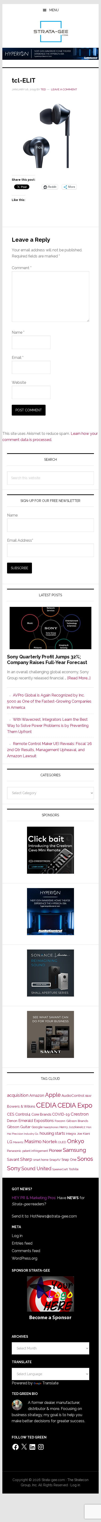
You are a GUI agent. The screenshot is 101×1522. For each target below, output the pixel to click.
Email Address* (20, 540)
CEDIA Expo (75, 1105)
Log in (17, 1236)
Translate (50, 1383)
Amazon (36, 1095)
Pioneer (55, 1150)
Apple (53, 1095)
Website (19, 382)
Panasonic (14, 1151)
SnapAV (55, 1160)
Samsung (74, 1150)
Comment (21, 268)
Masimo (33, 1141)
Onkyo (75, 1141)
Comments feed (26, 1251)
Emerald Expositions (36, 1120)
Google (37, 1127)
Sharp (26, 1159)
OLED (62, 1142)
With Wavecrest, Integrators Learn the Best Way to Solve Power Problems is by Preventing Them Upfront (48, 725)
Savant (13, 1159)
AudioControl (73, 1095)
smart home (40, 1160)
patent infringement (35, 1151)
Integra (71, 1133)
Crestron (80, 1114)
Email (17, 357)
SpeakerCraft (60, 1169)
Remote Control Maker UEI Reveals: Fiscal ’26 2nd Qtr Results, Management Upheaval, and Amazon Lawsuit (49, 749)
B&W (88, 1095)
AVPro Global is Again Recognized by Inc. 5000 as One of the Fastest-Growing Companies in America (49, 701)
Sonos (85, 1159)
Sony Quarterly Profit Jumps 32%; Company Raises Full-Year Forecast (47, 659)
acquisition (17, 1095)
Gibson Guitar (19, 1127)
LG (9, 1142)
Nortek (50, 1141)
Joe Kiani (83, 1133)
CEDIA (46, 1105)
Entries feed (22, 1243)
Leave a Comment (64, 89)
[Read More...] (78, 678)
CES (10, 1114)
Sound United (36, 1168)
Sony (13, 1168)
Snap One (69, 1160)
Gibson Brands (77, 1121)
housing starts (52, 1133)
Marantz (18, 1142)
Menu (54, 10)
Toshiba (73, 1169)
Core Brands (41, 1114)
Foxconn (60, 1121)
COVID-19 (61, 1114)
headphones (50, 1127)
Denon (12, 1121)
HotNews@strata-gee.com (53, 1216)
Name (18, 332)
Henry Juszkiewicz (72, 1127)
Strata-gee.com (50, 31)
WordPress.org (24, 1258)
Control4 (23, 1114)
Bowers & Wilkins (21, 1106)
